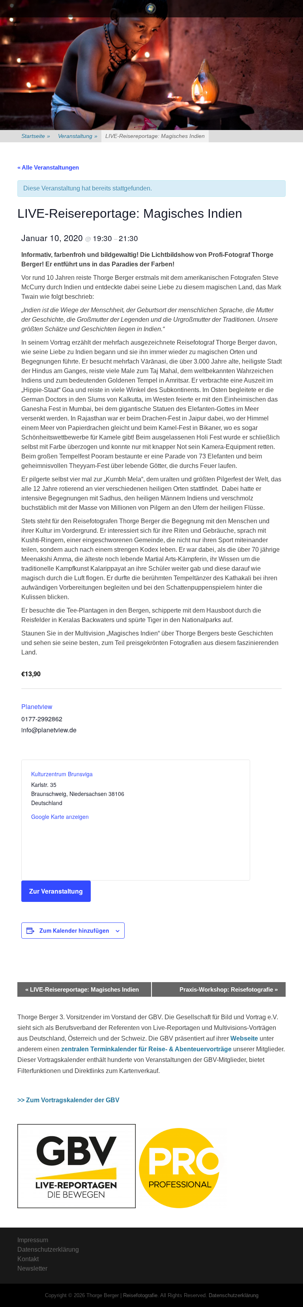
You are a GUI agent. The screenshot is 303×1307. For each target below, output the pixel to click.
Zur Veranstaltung (56, 891)
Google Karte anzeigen (60, 816)
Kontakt (28, 1259)
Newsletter (32, 1268)
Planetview (36, 706)
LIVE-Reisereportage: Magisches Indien (82, 989)
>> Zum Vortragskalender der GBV (68, 1100)
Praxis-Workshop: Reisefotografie (229, 989)
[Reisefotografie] (150, 8)
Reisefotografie (140, 1295)
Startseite (35, 136)
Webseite (244, 1038)
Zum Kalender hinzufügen (74, 930)
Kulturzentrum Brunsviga (62, 774)
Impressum (32, 1240)
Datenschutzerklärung (48, 1249)
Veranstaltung (77, 136)
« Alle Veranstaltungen (48, 167)
